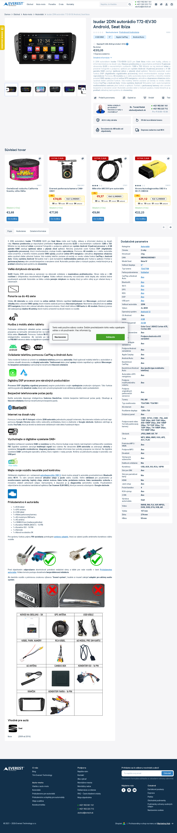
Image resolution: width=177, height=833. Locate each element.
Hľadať (130, 4)
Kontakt (81, 775)
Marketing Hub (163, 824)
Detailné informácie (101, 58)
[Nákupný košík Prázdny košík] (172, 4)
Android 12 (145, 312)
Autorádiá (145, 246)
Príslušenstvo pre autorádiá (43, 794)
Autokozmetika (38, 805)
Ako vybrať (82, 779)
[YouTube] (135, 790)
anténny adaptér (61, 537)
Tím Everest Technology (42, 775)
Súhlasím (110, 337)
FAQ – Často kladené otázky (89, 794)
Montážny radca (84, 786)
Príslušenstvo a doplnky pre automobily (48, 797)
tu (90, 330)
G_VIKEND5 (72, 199)
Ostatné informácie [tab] (38, 231)
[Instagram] (129, 790)
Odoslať (167, 773)
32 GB (143, 323)
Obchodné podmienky (157, 800)
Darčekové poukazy (156, 789)
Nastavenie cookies (156, 810)
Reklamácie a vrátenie (87, 790)
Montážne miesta (85, 783)
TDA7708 (145, 269)
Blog (34, 771)
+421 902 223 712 (144, 4)
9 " (142, 265)
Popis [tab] (9, 231)
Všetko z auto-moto (40, 786)
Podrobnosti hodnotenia (129, 32)
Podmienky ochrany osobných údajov (160, 805)
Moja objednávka (85, 797)
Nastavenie (60, 337)
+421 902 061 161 (144, 2)
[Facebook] (124, 790)
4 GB (143, 319)
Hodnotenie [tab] (21, 231)
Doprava (151, 793)
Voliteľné (145, 272)
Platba (150, 797)
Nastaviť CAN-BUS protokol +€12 (112, 44)
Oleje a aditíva (38, 801)
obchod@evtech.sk (143, 7)
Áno (142, 277)
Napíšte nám (83, 771)
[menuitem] (30, 4)
